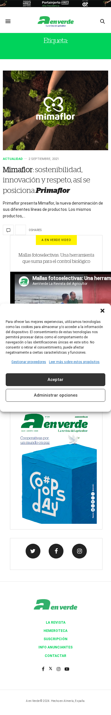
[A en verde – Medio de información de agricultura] (55, 21)
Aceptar (55, 379)
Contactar (55, 656)
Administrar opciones (55, 395)
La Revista (55, 623)
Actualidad (13, 158)
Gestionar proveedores (28, 362)
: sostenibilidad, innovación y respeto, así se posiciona (46, 180)
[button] (102, 310)
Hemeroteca (55, 631)
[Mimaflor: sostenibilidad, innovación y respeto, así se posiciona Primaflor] (55, 110)
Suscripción (55, 639)
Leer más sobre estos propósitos (74, 362)
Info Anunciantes (55, 647)
